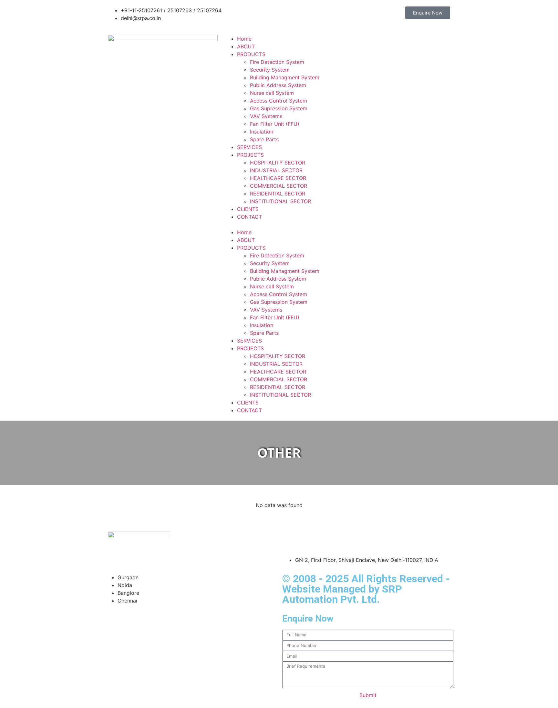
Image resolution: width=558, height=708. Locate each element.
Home (244, 38)
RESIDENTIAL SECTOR (277, 193)
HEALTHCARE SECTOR (278, 178)
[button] (279, 224)
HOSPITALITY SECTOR (277, 162)
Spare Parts (264, 139)
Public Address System (278, 85)
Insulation (261, 131)
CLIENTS (248, 209)
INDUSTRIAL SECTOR (276, 170)
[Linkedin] (326, 540)
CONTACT (249, 217)
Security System (270, 69)
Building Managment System (284, 77)
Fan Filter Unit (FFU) (274, 124)
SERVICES (249, 147)
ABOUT (246, 46)
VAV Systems (266, 116)
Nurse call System (272, 93)
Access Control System (278, 100)
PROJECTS (250, 155)
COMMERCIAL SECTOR (278, 186)
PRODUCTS (251, 54)
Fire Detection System (277, 62)
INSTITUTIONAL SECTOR (280, 201)
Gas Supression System (278, 108)
